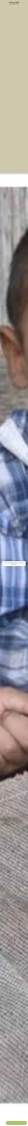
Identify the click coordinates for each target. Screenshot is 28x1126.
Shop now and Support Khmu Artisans (14, 563)
